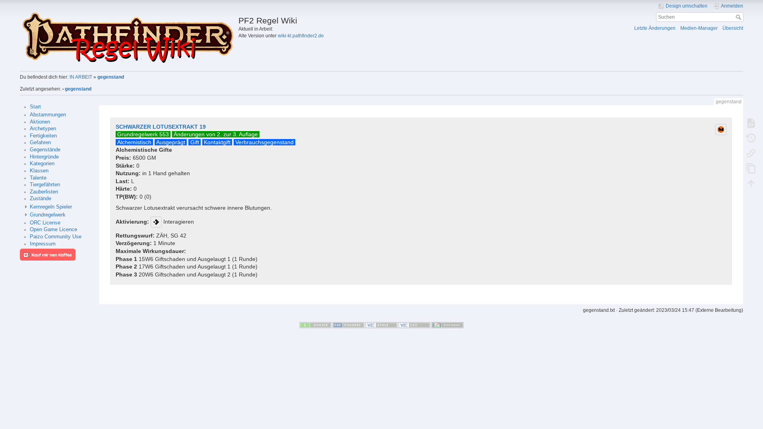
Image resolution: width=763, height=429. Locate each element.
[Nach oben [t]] (751, 183)
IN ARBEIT (81, 77)
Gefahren (40, 142)
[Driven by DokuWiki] (447, 325)
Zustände (40, 198)
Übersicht (732, 28)
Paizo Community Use (55, 237)
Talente (38, 178)
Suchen (739, 17)
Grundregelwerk (48, 215)
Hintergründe (44, 157)
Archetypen (43, 128)
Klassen (39, 171)
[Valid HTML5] (381, 325)
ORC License (45, 223)
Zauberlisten (44, 192)
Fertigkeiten (43, 136)
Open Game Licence (53, 229)
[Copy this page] (751, 168)
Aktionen (40, 122)
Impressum (43, 244)
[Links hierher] (751, 152)
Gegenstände (45, 150)
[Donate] (315, 325)
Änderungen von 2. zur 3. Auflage (216, 134)
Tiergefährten (45, 184)
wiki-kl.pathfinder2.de (301, 36)
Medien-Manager (699, 28)
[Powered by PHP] (348, 325)
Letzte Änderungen (655, 28)
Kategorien (42, 163)
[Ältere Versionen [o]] (751, 137)
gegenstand (110, 77)
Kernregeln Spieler (51, 207)
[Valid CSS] (414, 325)
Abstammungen (48, 115)
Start (35, 107)
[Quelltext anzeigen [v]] (751, 122)
